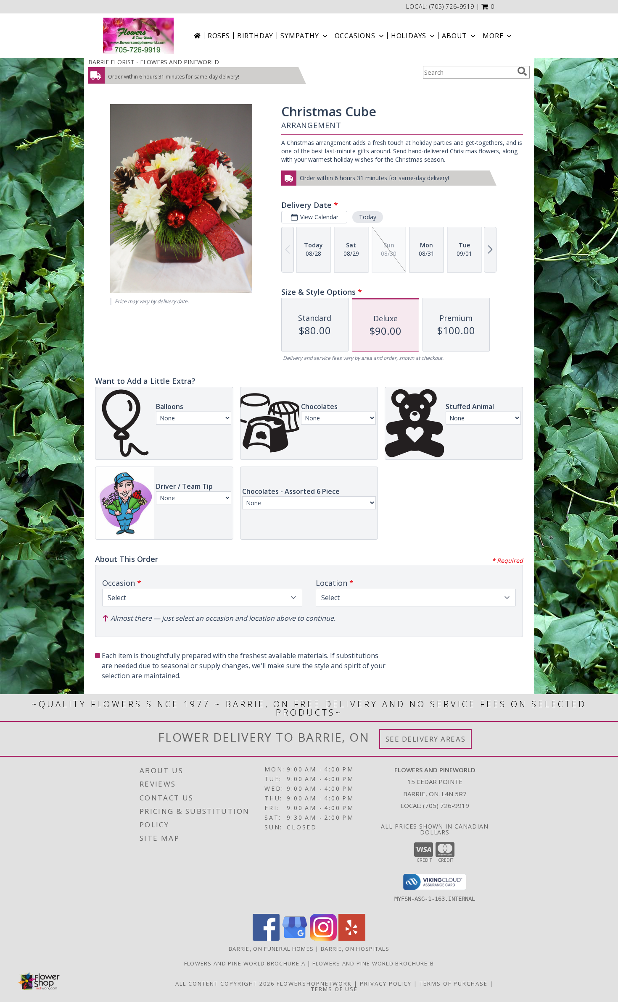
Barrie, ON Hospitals (355, 948)
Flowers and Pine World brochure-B (373, 963)
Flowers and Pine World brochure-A (245, 963)
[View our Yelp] (351, 938)
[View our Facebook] (266, 938)
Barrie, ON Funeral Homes (271, 948)
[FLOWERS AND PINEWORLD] (138, 36)
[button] (487, 6)
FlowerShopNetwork (314, 983)
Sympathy (299, 35)
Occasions (355, 35)
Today (367, 217)
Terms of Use (334, 989)
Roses (219, 35)
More (493, 35)
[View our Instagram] (323, 938)
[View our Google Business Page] (294, 938)
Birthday (255, 35)
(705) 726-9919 (451, 6)
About (454, 35)
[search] (522, 71)
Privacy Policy (386, 983)
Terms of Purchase (454, 983)
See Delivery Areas (426, 739)
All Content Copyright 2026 (225, 983)
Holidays (408, 35)
